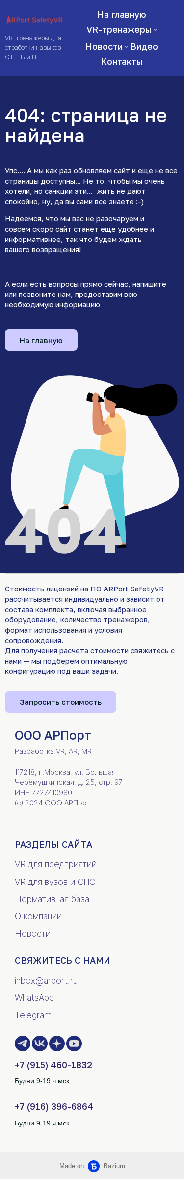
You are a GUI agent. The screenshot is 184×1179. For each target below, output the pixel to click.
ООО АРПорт (53, 735)
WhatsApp (34, 997)
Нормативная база (52, 899)
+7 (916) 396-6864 (54, 1106)
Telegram (33, 1015)
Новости (33, 933)
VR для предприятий (56, 864)
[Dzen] (57, 1043)
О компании (38, 916)
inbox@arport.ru (46, 980)
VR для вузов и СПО (55, 882)
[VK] (40, 1043)
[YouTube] (74, 1043)
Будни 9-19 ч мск (42, 1081)
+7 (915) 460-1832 (53, 1064)
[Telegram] (22, 1043)
